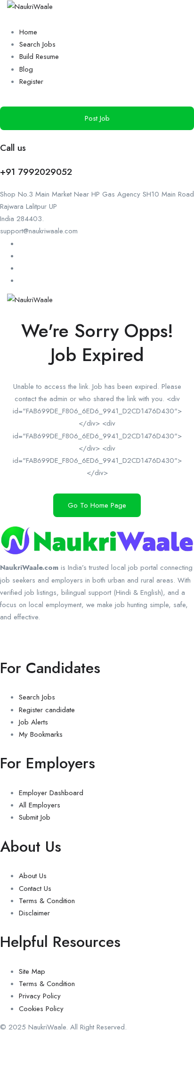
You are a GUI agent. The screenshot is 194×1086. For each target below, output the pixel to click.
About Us (33, 876)
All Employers (39, 805)
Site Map (32, 971)
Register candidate (47, 710)
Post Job (97, 118)
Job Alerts (33, 722)
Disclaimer (34, 913)
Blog (26, 69)
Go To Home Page (97, 505)
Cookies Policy (41, 1009)
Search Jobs (37, 44)
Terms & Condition (47, 901)
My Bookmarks (41, 734)
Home (28, 32)
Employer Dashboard (51, 793)
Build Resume (39, 56)
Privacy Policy (40, 996)
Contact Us (35, 888)
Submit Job (34, 817)
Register (31, 81)
